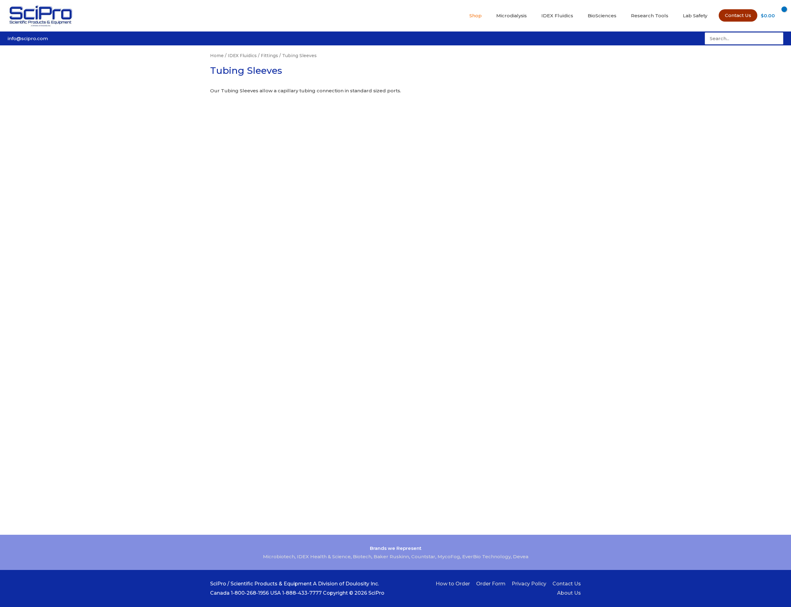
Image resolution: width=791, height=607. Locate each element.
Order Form (490, 584)
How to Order (453, 584)
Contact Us (566, 584)
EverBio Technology (486, 556)
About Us (569, 593)
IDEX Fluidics (242, 55)
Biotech (362, 556)
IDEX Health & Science (324, 556)
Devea (520, 556)
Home (217, 55)
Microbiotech (279, 556)
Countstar (423, 556)
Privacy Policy (529, 584)
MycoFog (449, 556)
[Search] (779, 38)
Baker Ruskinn (391, 556)
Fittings (269, 55)
